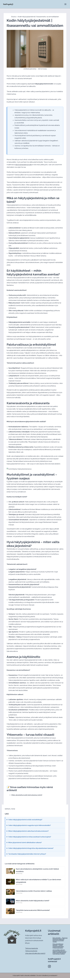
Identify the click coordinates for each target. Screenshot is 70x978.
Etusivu (13, 17)
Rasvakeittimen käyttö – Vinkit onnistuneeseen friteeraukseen (58, 946)
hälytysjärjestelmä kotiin (23, 164)
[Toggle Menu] (65, 4)
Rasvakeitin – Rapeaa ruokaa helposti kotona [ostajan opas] (60, 939)
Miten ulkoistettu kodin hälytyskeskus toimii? (26, 795)
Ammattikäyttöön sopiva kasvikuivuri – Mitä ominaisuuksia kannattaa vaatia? (60, 952)
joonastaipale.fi (53, 975)
